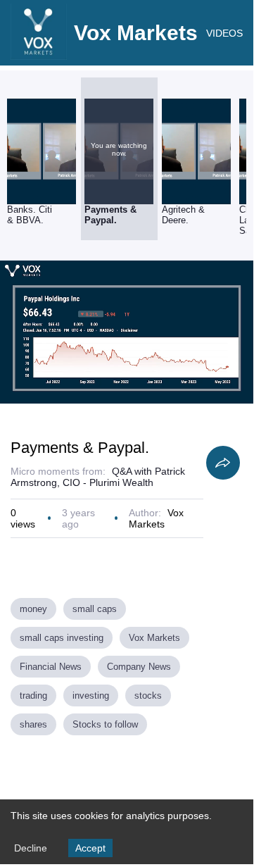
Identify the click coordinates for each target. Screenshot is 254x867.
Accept (90, 848)
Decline (30, 848)
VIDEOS (224, 33)
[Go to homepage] (39, 56)
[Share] (223, 463)
